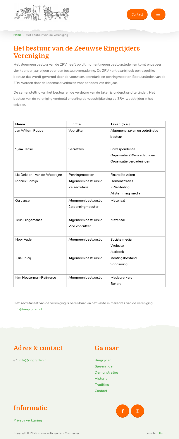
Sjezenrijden (104, 366)
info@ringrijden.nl (28, 309)
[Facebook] (122, 411)
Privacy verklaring (28, 420)
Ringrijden (103, 360)
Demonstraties (107, 372)
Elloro (161, 433)
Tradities (102, 384)
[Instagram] (137, 411)
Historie (101, 378)
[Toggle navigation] (158, 15)
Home (18, 35)
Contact (137, 14)
